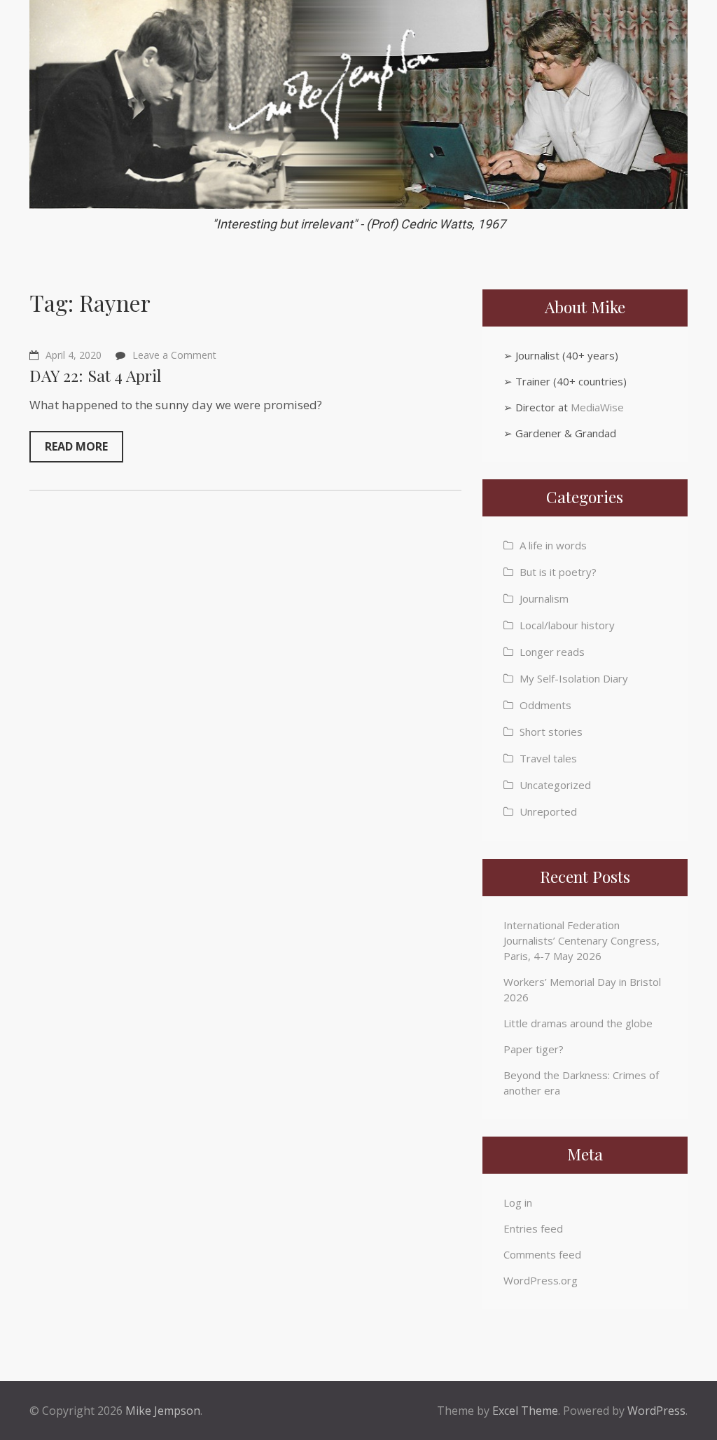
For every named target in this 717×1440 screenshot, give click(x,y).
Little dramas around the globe (578, 1023)
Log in (517, 1202)
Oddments (545, 705)
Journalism (544, 598)
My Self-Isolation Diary (574, 678)
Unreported (548, 811)
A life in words (553, 545)
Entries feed (533, 1228)
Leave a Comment (174, 355)
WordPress (656, 1410)
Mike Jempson (162, 1410)
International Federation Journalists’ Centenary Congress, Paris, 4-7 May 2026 (581, 940)
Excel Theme (525, 1410)
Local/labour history (567, 625)
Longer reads (552, 652)
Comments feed (542, 1254)
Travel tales (548, 758)
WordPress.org (540, 1280)
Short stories (551, 732)
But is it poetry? (558, 572)
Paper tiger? (533, 1049)
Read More (76, 446)
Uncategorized (555, 785)
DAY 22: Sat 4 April (95, 375)
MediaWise (597, 407)
